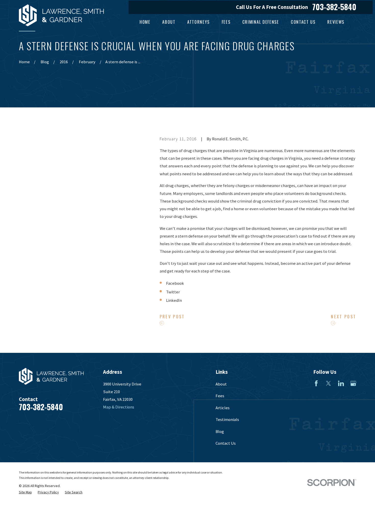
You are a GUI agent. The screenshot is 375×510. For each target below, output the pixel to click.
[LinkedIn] (341, 383)
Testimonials (227, 419)
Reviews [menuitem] (335, 22)
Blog (220, 431)
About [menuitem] (168, 22)
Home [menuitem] (145, 22)
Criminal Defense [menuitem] (260, 22)
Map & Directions (118, 407)
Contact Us (226, 443)
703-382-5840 (334, 7)
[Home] (61, 15)
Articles (223, 408)
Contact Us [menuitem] (303, 22)
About (221, 384)
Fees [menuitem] (226, 22)
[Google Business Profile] (353, 383)
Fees (220, 396)
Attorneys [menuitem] (198, 22)
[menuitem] (25, 492)
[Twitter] (328, 383)
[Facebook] (316, 383)
